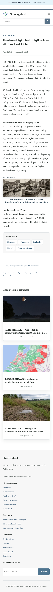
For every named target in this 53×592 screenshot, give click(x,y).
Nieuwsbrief (7, 508)
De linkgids (7, 487)
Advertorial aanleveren (12, 523)
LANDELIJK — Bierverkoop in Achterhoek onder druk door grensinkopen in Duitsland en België (23, 381)
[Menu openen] (48, 14)
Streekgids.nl (18, 14)
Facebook (11, 241)
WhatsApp (24, 241)
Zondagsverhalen (9, 504)
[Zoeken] (47, 21)
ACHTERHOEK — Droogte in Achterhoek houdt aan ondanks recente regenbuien (25, 430)
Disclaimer (7, 556)
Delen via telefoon (25, 248)
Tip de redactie (8, 539)
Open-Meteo (41, 2)
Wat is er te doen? (9, 496)
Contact (6, 543)
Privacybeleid (8, 547)
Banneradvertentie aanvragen (14, 519)
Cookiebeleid (8, 551)
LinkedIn (37, 241)
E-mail (10, 248)
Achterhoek (9, 35)
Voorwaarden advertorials (13, 528)
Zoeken (44, 571)
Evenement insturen (10, 500)
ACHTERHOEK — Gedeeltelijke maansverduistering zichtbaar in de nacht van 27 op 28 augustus (26, 331)
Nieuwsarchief (8, 491)
